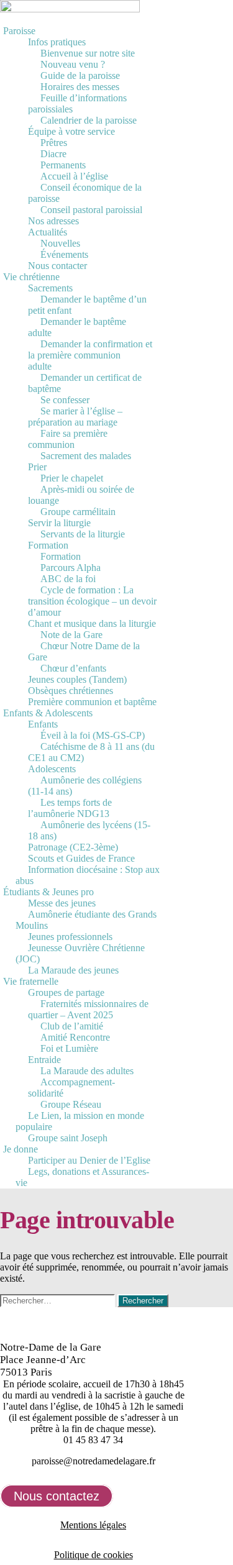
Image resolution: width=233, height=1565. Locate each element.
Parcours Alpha (70, 567)
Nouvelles (60, 243)
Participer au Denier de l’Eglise (89, 1160)
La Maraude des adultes (87, 1070)
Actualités (47, 232)
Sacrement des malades (85, 455)
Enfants (43, 724)
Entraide (44, 1059)
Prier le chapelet (71, 478)
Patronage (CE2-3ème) (73, 847)
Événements (64, 254)
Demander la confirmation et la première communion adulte (90, 355)
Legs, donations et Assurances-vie (82, 1177)
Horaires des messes (79, 86)
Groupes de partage (66, 992)
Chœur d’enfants (73, 668)
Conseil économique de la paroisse (85, 193)
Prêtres (53, 142)
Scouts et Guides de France (81, 858)
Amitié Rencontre (75, 1037)
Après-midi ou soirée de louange (81, 495)
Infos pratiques (57, 42)
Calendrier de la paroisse (88, 120)
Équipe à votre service (71, 131)
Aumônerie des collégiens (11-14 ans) (85, 785)
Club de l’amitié (71, 1026)
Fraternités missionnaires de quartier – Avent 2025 (88, 1009)
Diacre (53, 153)
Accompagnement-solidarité (71, 1087)
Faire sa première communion (67, 439)
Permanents (63, 165)
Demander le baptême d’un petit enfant (87, 305)
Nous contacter (57, 265)
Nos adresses (53, 221)
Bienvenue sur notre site (87, 53)
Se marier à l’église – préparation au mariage (75, 416)
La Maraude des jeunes (73, 970)
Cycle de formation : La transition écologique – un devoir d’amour (92, 601)
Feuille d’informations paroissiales (77, 103)
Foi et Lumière (69, 1048)
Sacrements (50, 288)
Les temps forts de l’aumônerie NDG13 (70, 808)
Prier (37, 467)
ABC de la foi (68, 578)
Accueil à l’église (74, 176)
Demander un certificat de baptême (85, 383)
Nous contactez (56, 1496)
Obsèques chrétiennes (70, 690)
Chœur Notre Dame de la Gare (84, 651)
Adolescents (52, 769)
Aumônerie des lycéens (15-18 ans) (89, 830)
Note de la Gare (71, 634)
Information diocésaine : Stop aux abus (88, 875)
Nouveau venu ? (72, 64)
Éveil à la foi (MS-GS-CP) (92, 735)
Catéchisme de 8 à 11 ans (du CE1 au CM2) (91, 752)
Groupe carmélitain (78, 511)
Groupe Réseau (70, 1104)
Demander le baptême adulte (77, 327)
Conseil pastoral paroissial (91, 209)
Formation (48, 545)
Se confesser (64, 400)
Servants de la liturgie (82, 534)
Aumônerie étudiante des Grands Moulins (86, 920)
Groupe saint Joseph (67, 1138)
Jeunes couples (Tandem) (77, 679)
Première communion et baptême (92, 701)
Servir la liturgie (59, 523)
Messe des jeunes (62, 903)
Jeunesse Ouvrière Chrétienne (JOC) (80, 953)
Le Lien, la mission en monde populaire (80, 1121)
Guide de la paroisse (80, 75)
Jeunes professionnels (70, 936)
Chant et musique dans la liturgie (92, 623)
